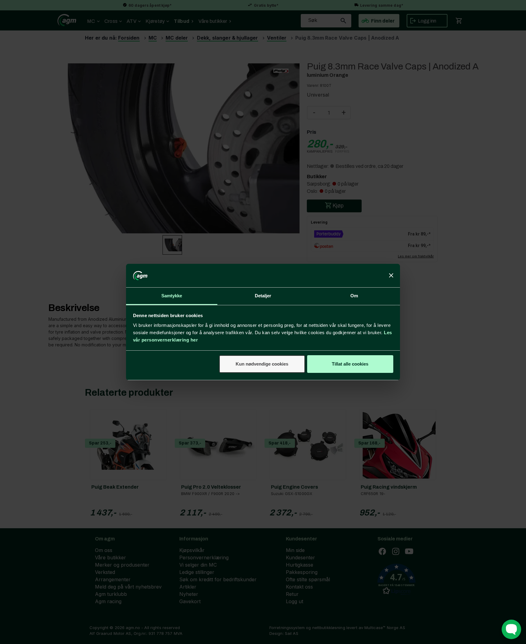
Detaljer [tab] (263, 295)
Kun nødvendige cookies (262, 363)
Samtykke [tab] (171, 295)
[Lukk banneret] (391, 276)
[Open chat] (511, 629)
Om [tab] (354, 295)
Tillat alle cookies (350, 363)
